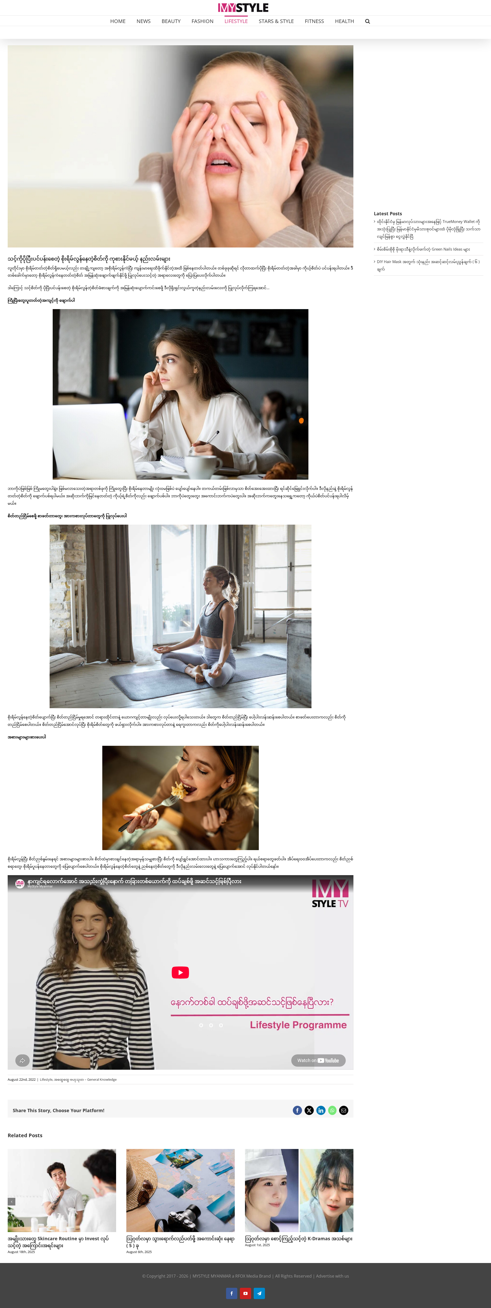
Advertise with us (332, 1276)
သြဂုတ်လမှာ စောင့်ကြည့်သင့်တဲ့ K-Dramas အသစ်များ (180, 1238)
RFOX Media (246, 1276)
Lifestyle (46, 1079)
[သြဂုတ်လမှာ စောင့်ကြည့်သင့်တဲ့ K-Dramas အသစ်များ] (180, 1151)
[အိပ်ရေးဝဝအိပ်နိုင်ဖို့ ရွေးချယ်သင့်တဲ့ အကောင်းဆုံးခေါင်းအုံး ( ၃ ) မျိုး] (299, 1151)
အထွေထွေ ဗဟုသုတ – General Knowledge (85, 1079)
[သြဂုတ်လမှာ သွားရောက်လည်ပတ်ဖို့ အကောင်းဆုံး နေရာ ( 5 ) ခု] (62, 1151)
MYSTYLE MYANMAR (212, 1276)
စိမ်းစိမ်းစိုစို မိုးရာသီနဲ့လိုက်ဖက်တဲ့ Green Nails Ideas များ (423, 249)
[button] (367, 21)
